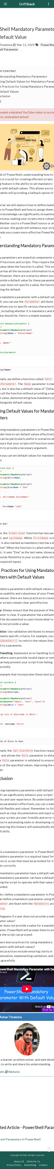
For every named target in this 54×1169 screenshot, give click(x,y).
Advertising (30, 1164)
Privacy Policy (14, 1164)
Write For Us (33, 1161)
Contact (43, 1164)
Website (14, 1071)
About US (19, 1161)
